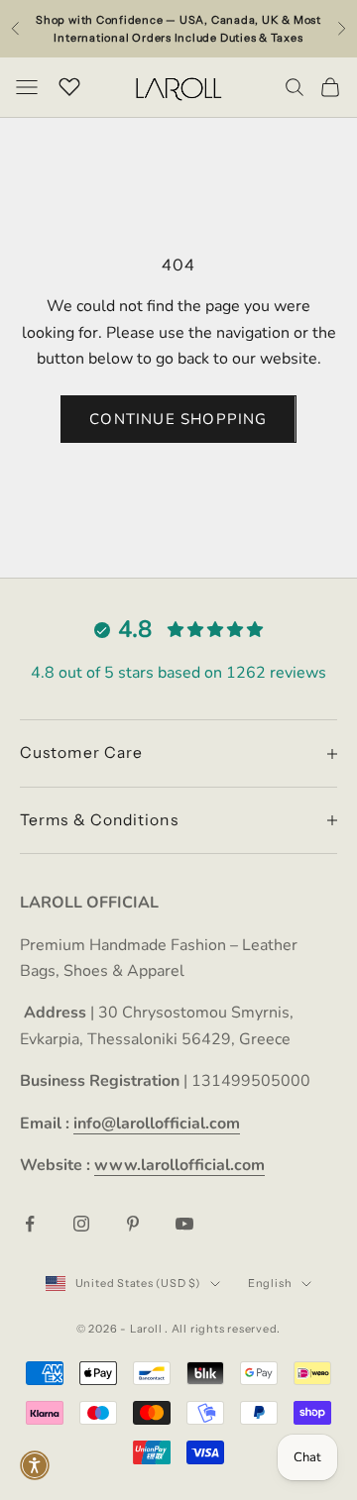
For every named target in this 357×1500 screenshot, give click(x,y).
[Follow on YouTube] (184, 1223)
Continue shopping (178, 419)
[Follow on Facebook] (30, 1223)
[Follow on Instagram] (81, 1223)
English (270, 1283)
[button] (35, 1465)
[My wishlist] (69, 84)
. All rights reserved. (223, 1329)
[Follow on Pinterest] (133, 1223)
